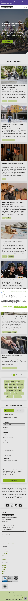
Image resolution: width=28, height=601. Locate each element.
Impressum (25, 291)
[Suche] (24, 7)
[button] (3, 291)
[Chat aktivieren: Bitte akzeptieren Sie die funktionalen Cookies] (25, 598)
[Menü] (26, 7)
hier (22, 302)
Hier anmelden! (10, 3)
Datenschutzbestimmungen (16, 291)
